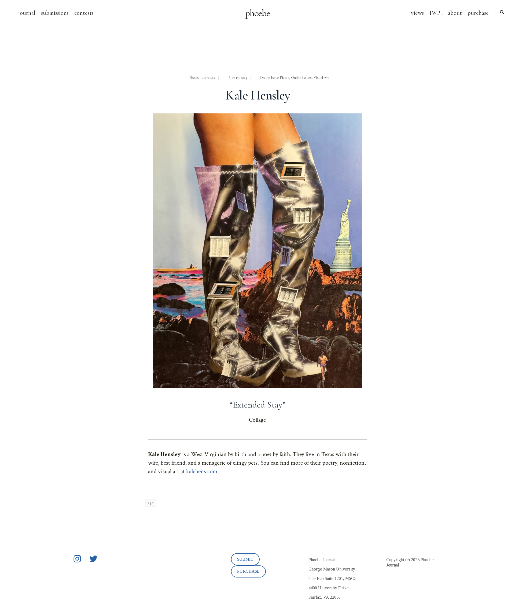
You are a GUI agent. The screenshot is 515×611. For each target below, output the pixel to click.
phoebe (257, 13)
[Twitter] (93, 559)
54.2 (151, 503)
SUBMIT (245, 559)
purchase (478, 12)
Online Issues (301, 77)
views (417, 12)
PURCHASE (248, 571)
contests (84, 12)
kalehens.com (201, 471)
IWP (434, 12)
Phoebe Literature (202, 77)
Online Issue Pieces (274, 77)
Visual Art (321, 77)
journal (26, 12)
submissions (55, 12)
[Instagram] (77, 559)
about (455, 12)
